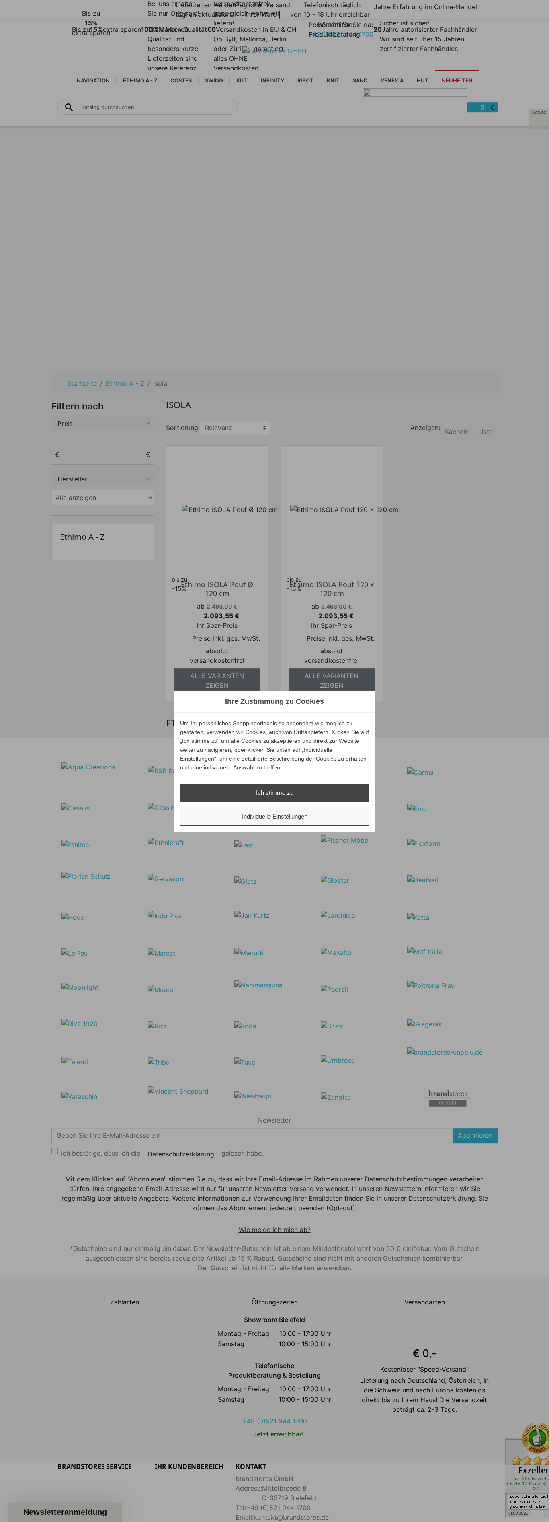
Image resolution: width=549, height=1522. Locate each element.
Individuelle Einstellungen (274, 816)
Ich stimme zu (274, 792)
